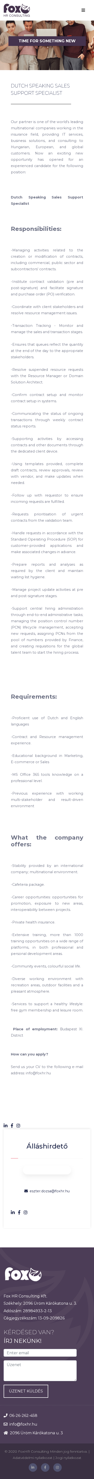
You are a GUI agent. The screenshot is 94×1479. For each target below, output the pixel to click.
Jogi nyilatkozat (68, 1458)
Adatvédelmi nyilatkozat (32, 1458)
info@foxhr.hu (23, 1424)
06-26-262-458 (23, 1415)
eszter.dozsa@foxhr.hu (50, 1191)
